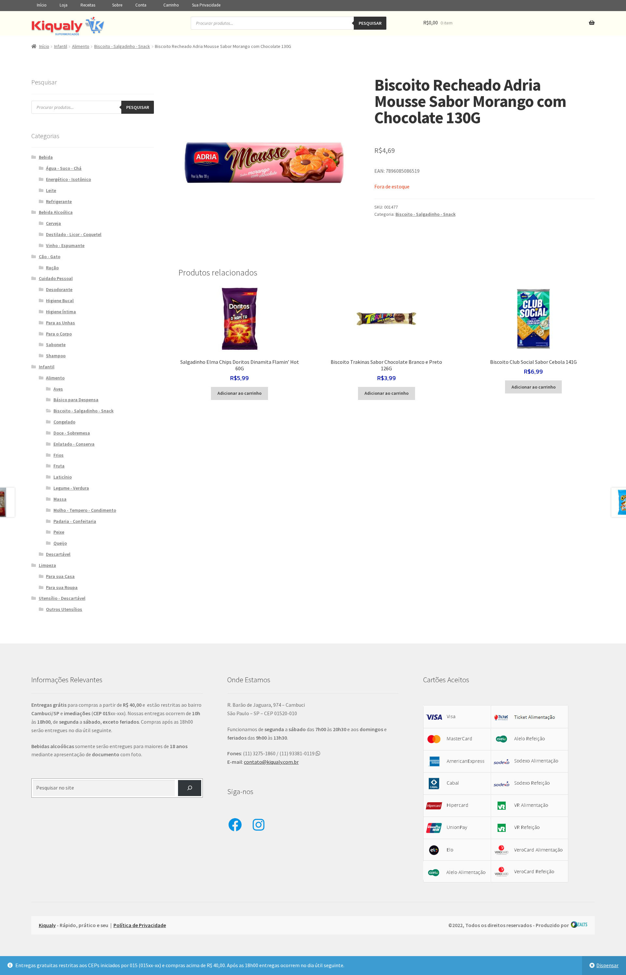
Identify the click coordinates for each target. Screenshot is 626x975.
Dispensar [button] (607, 965)
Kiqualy (47, 925)
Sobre (117, 5)
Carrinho (171, 5)
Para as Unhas (60, 323)
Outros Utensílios (64, 609)
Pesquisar (370, 23)
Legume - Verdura (71, 488)
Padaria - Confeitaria (74, 521)
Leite (51, 190)
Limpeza (47, 565)
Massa (60, 499)
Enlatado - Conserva (74, 444)
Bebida (46, 157)
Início (42, 5)
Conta (140, 5)
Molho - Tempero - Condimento (84, 510)
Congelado (64, 422)
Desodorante (59, 289)
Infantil (60, 46)
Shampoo (56, 356)
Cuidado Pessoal (56, 278)
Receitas (88, 5)
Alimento (80, 46)
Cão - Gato (49, 256)
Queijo (60, 543)
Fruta (59, 466)
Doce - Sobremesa (71, 433)
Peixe (58, 532)
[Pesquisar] (189, 788)
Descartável (58, 554)
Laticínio (62, 477)
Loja (63, 5)
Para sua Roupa (62, 587)
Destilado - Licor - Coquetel (73, 234)
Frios (58, 455)
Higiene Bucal (60, 300)
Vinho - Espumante (65, 245)
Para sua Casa (60, 576)
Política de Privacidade (139, 925)
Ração (52, 268)
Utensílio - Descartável (62, 598)
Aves (58, 389)
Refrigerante (59, 201)
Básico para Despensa (75, 400)
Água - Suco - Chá (64, 168)
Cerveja (53, 223)
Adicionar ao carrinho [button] (239, 393)
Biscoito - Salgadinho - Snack (122, 46)
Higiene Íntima (61, 312)
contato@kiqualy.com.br (271, 762)
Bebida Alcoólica (56, 212)
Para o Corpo (59, 334)
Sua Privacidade (206, 5)
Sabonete (56, 344)
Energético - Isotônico (68, 179)
